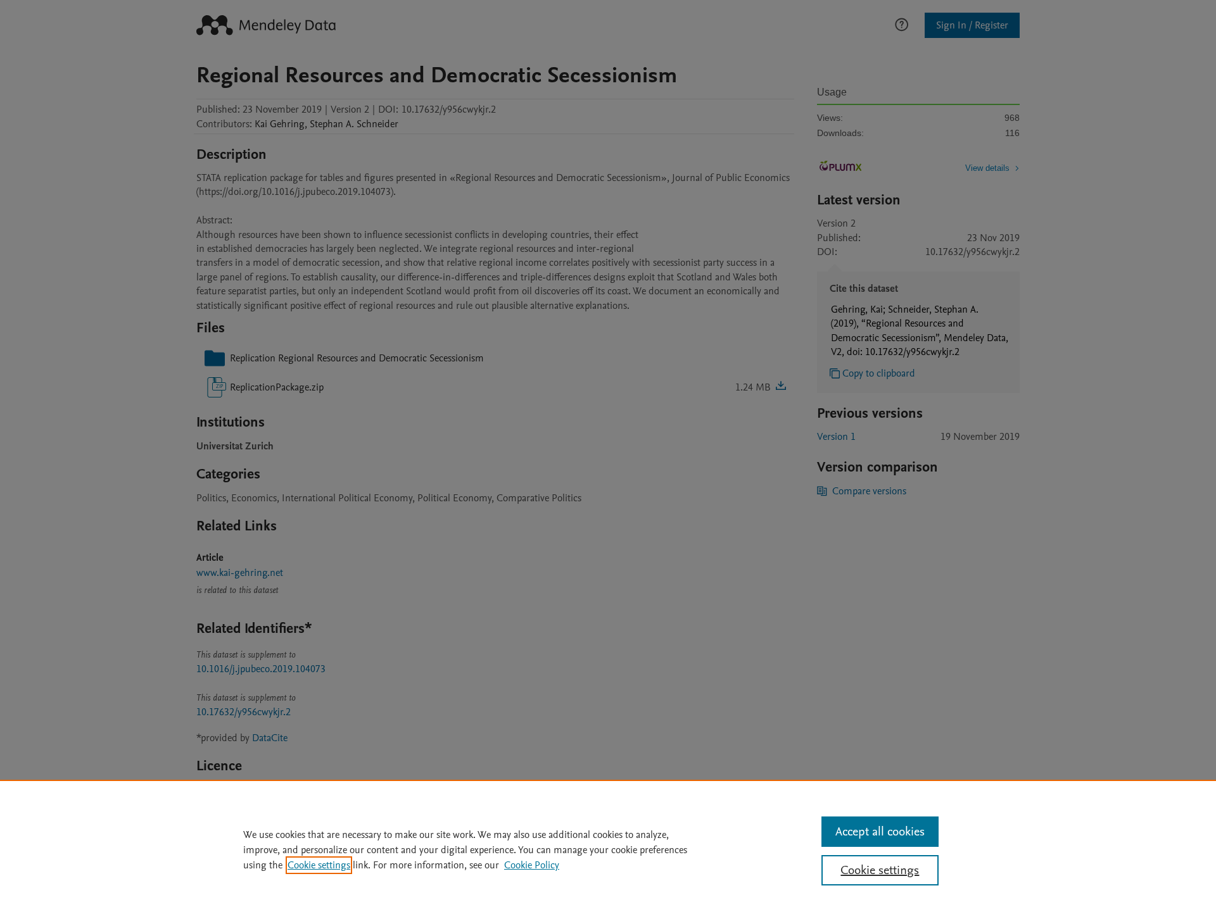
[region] (608, 849)
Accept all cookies (880, 831)
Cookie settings (319, 865)
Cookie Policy (531, 865)
